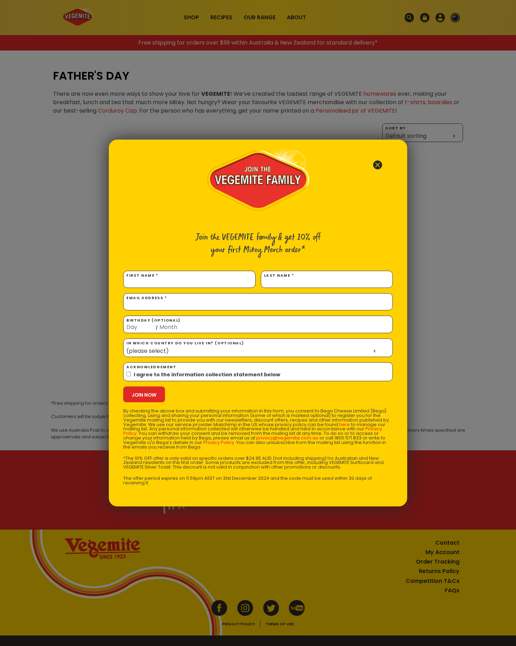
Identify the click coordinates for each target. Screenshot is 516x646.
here (344, 425)
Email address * (146, 298)
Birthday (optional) (153, 324)
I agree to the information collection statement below (207, 374)
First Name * (142, 275)
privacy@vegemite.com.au (287, 438)
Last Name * (279, 275)
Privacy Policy (218, 442)
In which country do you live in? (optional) (185, 343)
